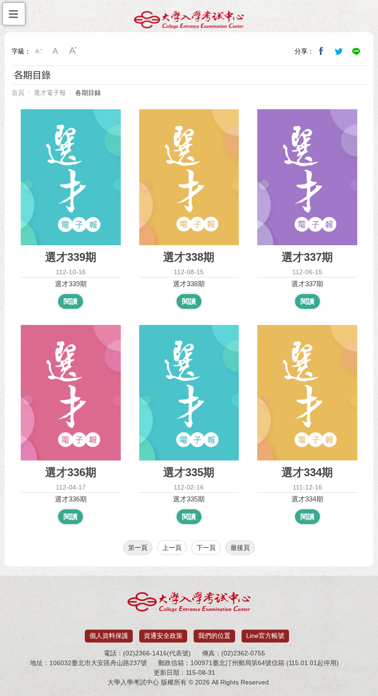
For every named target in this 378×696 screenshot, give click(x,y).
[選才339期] (71, 177)
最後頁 (240, 547)
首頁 (18, 92)
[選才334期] (307, 393)
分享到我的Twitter (338, 51)
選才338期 (189, 284)
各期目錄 (88, 92)
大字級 (73, 51)
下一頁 (206, 547)
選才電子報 (50, 92)
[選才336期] (71, 393)
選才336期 (71, 499)
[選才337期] (307, 177)
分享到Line (356, 51)
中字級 (55, 51)
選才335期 (189, 499)
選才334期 (307, 499)
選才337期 (307, 284)
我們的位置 (214, 635)
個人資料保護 (108, 635)
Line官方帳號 (265, 635)
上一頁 (172, 547)
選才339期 (71, 284)
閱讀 (70, 301)
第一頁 (138, 547)
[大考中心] (189, 21)
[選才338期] (189, 177)
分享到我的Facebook (321, 51)
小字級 (38, 51)
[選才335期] (189, 393)
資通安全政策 (163, 635)
